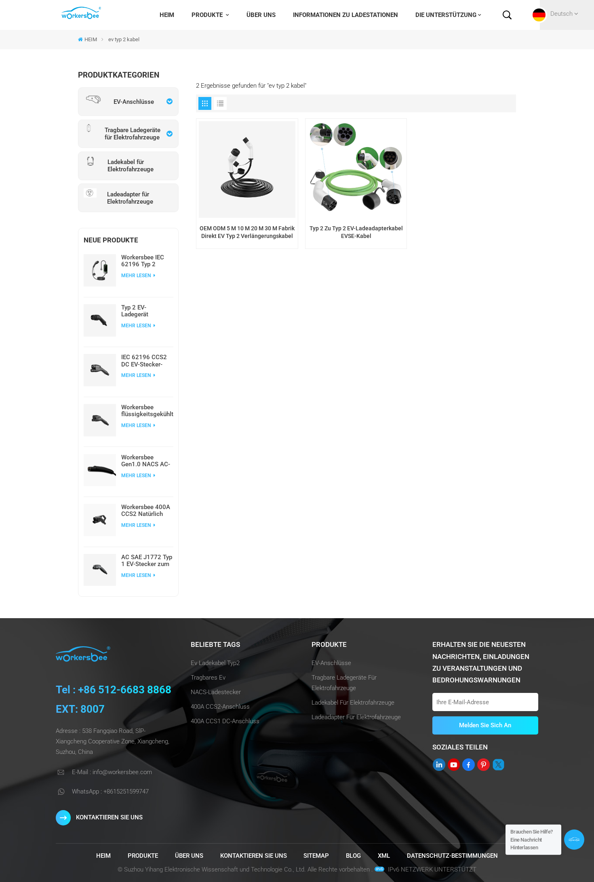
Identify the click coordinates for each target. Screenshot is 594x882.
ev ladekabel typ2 (215, 663)
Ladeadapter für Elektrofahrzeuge (356, 717)
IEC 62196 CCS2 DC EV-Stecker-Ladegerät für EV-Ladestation (144, 361)
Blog (353, 855)
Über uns (261, 15)
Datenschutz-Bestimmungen (452, 855)
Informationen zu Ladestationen (345, 15)
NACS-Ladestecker (216, 692)
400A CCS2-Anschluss (220, 706)
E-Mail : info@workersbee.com (112, 772)
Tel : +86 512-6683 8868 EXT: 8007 (113, 699)
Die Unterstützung (445, 15)
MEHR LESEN (136, 275)
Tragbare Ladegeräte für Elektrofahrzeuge (344, 683)
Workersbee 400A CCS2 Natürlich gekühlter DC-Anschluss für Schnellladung (145, 511)
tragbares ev (208, 677)
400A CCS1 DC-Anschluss (225, 721)
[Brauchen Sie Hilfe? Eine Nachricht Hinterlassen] (574, 839)
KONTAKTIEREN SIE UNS (109, 817)
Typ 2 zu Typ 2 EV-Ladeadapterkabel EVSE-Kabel (356, 232)
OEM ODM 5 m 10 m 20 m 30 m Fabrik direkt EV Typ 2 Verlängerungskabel (247, 232)
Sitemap (316, 855)
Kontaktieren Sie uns (253, 855)
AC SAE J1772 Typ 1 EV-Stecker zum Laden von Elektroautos (146, 561)
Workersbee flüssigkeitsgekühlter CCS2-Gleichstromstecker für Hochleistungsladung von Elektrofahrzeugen (147, 411)
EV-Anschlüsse (331, 663)
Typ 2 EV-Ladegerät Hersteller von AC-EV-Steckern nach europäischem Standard (146, 311)
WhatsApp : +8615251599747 (110, 791)
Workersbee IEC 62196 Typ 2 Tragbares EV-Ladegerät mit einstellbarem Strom (142, 261)
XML (384, 855)
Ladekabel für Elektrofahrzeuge (353, 702)
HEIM (167, 15)
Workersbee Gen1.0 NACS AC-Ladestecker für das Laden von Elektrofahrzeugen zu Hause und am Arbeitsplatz (146, 461)
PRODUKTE (208, 15)
